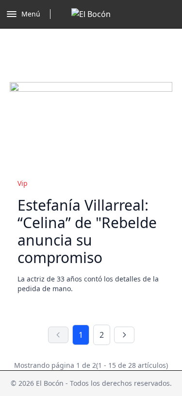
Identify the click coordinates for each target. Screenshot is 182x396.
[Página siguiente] (124, 335)
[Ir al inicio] (91, 14)
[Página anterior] (58, 335)
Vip (22, 183)
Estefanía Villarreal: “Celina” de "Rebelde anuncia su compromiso (87, 231)
